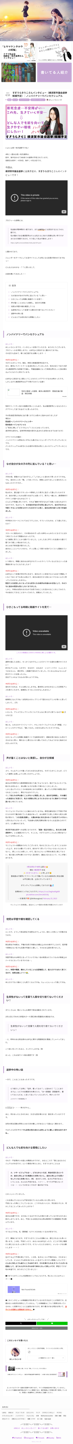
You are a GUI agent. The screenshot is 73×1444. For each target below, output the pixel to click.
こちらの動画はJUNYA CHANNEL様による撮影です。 (36, 652)
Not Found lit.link (28, 1289)
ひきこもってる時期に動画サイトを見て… (27, 299)
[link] (29, 1352)
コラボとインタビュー (38, 100)
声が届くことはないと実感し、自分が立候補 (28, 302)
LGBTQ (4, 1412)
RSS (59, 1437)
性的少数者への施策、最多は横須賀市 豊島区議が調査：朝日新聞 (42, 392)
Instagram (30, 1437)
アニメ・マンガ (20, 1412)
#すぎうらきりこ (32, 873)
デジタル (59, 1412)
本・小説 (39, 1419)
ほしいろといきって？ (28, 1428)
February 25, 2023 (50, 898)
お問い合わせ (54, 1428)
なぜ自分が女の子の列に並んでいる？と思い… (29, 295)
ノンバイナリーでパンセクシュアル (24, 292)
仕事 (37, 1416)
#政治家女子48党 (33, 866)
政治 (9, 100)
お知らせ (10, 1412)
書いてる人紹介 (43, 1428)
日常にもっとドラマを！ (18, 1419)
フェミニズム (30, 1416)
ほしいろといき (15, 1359)
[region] (36, 20)
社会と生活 (48, 1419)
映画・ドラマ (31, 1419)
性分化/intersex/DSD (47, 1416)
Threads (41, 1437)
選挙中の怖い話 (17, 313)
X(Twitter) (18, 1437)
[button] (36, 20)
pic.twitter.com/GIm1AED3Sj (37, 894)
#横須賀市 (37, 870)
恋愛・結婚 (58, 1416)
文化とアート (6, 1419)
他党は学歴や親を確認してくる (23, 306)
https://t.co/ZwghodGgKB (49, 891)
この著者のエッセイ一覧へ (46, 1358)
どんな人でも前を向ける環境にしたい (25, 317)
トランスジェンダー (7, 1416)
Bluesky (51, 1437)
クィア (15, 100)
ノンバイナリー (24, 100)
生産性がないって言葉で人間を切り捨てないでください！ (33, 310)
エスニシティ (30, 1412)
